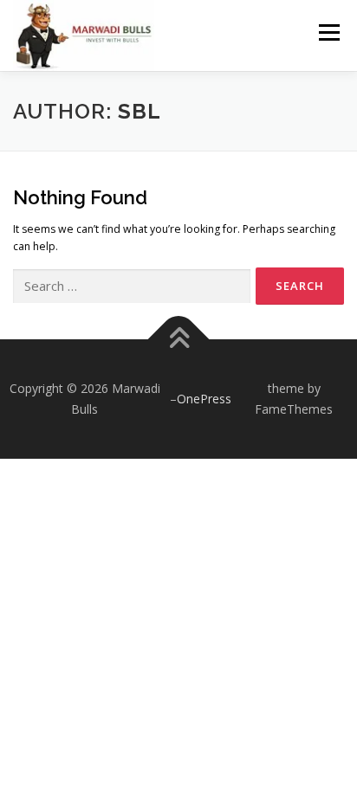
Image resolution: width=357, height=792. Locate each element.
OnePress (204, 398)
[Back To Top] (179, 339)
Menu (328, 32)
